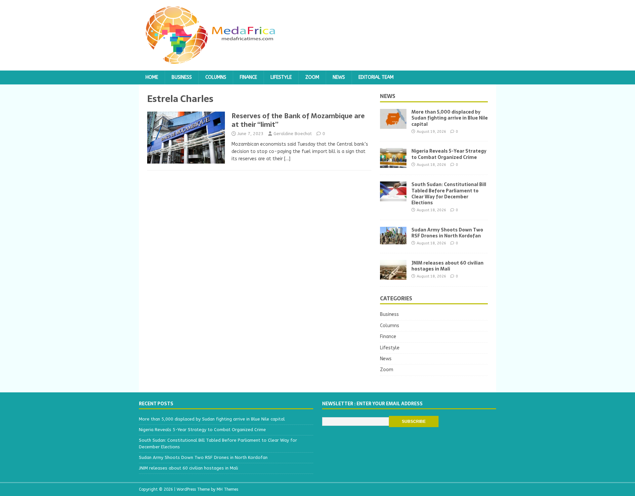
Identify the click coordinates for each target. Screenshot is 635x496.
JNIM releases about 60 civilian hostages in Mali (447, 266)
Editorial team (376, 77)
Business (182, 77)
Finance (248, 77)
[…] (287, 159)
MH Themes (227, 489)
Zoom (312, 77)
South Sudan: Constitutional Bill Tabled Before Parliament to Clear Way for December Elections (448, 193)
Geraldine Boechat (293, 133)
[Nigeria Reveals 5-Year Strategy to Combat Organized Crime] (393, 164)
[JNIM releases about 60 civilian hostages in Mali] (393, 275)
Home (152, 77)
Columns (215, 77)
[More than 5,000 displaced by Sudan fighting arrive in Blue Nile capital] (393, 125)
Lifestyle (281, 77)
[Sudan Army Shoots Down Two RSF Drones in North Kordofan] (393, 240)
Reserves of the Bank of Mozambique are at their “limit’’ (298, 120)
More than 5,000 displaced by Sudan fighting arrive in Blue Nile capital (449, 117)
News (339, 77)
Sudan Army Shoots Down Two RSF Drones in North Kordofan (447, 232)
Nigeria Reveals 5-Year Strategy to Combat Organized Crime (449, 154)
